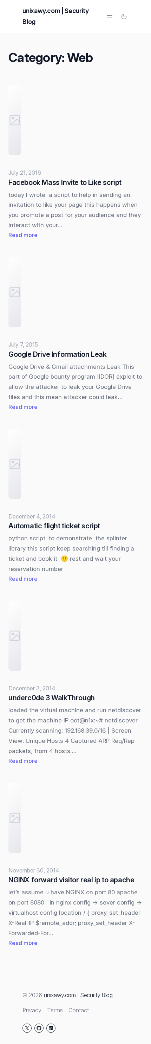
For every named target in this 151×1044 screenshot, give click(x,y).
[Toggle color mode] (124, 16)
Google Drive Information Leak (57, 354)
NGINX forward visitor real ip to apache (71, 880)
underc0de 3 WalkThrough (51, 698)
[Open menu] (109, 16)
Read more (23, 235)
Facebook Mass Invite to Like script (65, 182)
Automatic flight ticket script (54, 526)
